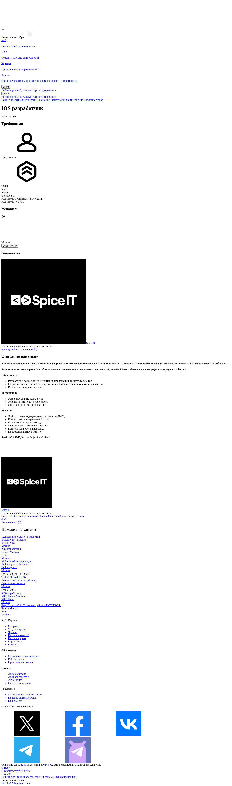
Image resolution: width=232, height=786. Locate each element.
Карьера (18, 783)
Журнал (98, 99)
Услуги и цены (16, 629)
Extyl (4, 608)
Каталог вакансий (18, 635)
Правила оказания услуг (22, 697)
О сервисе (14, 626)
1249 (23, 764)
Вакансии (7, 99)
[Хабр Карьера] (14, 33)
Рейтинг (78, 99)
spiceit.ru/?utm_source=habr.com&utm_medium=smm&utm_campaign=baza (42, 516)
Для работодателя (18, 676)
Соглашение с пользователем (25, 694)
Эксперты (55, 99)
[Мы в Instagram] (179, 735)
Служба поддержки (19, 683)
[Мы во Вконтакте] (128, 735)
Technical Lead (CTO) (13, 577)
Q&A (10, 783)
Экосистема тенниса (13, 580)
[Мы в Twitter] (26, 735)
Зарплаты (88, 99)
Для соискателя (17, 673)
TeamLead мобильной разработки (20, 536)
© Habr (5, 767)
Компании (67, 99)
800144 (45, 764)
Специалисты (21, 99)
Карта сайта (15, 641)
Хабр (4, 783)
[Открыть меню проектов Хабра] (2, 29)
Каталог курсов (17, 638)
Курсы (26, 783)
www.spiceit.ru (9, 349)
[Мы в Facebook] (77, 735)
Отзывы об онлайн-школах (23, 656)
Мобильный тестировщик (16, 561)
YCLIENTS (8, 539)
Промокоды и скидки (20, 662)
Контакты (14, 644)
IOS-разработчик (11, 548)
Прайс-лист (15, 700)
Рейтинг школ (16, 659)
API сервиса (15, 679)
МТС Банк (7, 596)
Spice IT (90, 343)
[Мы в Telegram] (26, 761)
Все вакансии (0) (27, 349)
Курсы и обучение (39, 99)
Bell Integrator (9, 564)
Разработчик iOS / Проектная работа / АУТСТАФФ (31, 605)
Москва (21, 539)
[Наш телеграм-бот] (77, 761)
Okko (4, 551)
